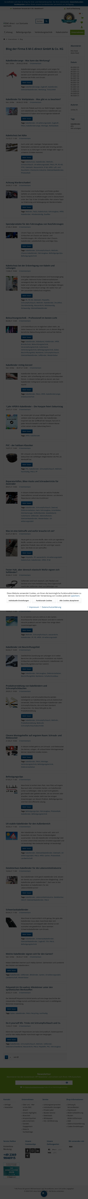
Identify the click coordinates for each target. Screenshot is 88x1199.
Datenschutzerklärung (51, 607)
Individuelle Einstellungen (19, 600)
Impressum (34, 607)
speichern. (75, 595)
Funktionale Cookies (44, 600)
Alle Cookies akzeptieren (69, 600)
